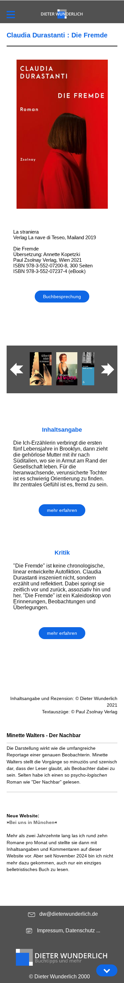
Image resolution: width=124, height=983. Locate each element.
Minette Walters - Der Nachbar (44, 735)
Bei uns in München (32, 822)
